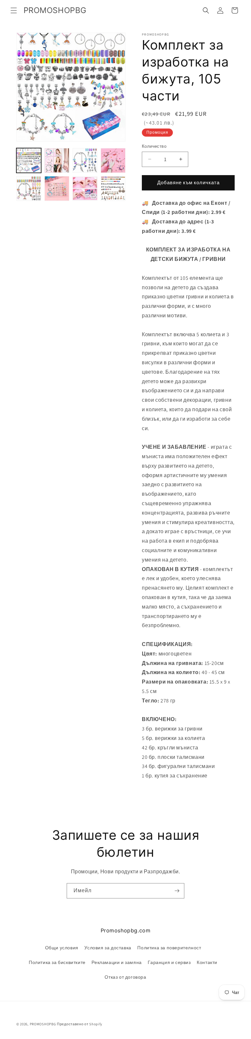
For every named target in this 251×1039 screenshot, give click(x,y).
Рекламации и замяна (117, 962)
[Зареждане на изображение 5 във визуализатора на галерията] (28, 188)
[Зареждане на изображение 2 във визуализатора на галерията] (56, 160)
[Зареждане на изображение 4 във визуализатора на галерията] (113, 160)
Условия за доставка (107, 948)
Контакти (207, 962)
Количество (154, 146)
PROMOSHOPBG (43, 1024)
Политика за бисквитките (57, 962)
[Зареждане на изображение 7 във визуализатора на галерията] (85, 188)
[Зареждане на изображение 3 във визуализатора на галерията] (85, 160)
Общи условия (61, 948)
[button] (14, 10)
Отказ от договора (125, 977)
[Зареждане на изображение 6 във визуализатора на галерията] (56, 188)
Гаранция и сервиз (169, 962)
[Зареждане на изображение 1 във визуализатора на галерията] (28, 160)
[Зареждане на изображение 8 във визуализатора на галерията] (113, 188)
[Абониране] (177, 890)
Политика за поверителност (169, 948)
